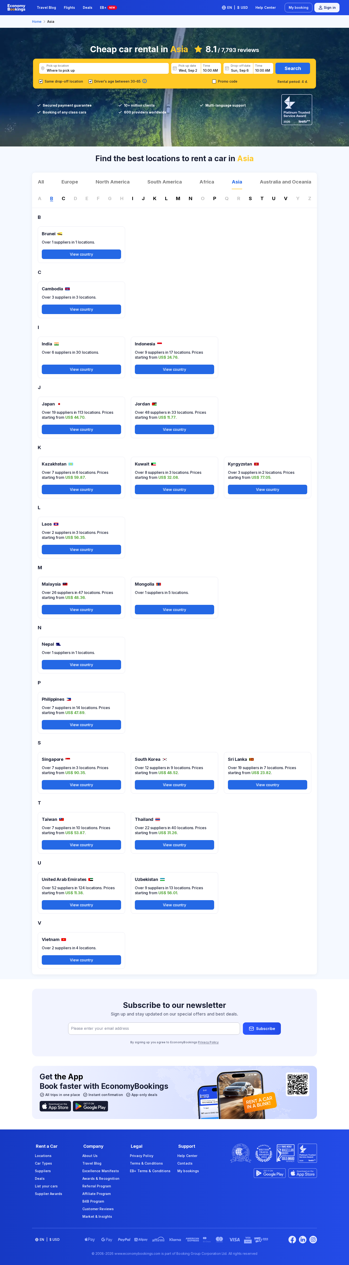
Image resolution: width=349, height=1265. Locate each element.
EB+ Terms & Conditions (150, 1171)
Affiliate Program (96, 1194)
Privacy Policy (208, 1042)
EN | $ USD (237, 7)
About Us (90, 1156)
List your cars (46, 1186)
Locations (43, 1156)
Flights (69, 7)
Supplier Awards (48, 1194)
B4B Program (93, 1201)
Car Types (43, 1163)
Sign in (330, 7)
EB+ (107, 7)
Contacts (185, 1163)
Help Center (265, 7)
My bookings (188, 1171)
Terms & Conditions (146, 1163)
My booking (298, 7)
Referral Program (96, 1186)
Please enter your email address (100, 1028)
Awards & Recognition (100, 1178)
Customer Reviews (98, 1209)
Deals (88, 7)
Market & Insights (97, 1216)
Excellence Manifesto (100, 1171)
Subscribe (265, 1028)
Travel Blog (46, 7)
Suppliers (43, 1171)
